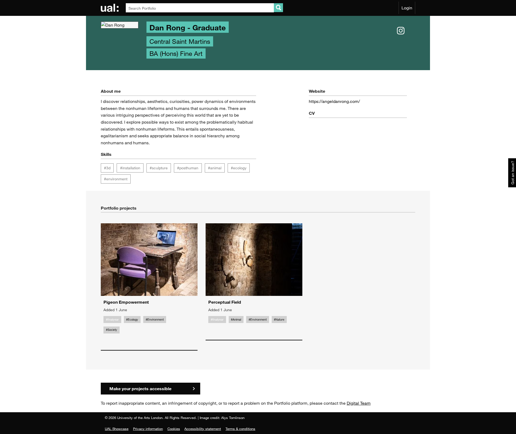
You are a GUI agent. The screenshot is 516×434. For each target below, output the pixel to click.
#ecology (238, 168)
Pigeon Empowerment (126, 301)
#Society (111, 330)
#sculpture (159, 168)
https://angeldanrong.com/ (334, 101)
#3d (107, 168)
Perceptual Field (224, 301)
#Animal (236, 319)
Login (407, 7)
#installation (130, 168)
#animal (214, 168)
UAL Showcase (116, 428)
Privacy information (148, 428)
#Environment (155, 319)
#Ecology (132, 319)
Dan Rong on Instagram (400, 30)
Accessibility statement (202, 428)
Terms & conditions (240, 428)
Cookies (173, 428)
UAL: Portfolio (110, 8)
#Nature (279, 319)
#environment (115, 179)
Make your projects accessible (140, 388)
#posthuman (187, 168)
